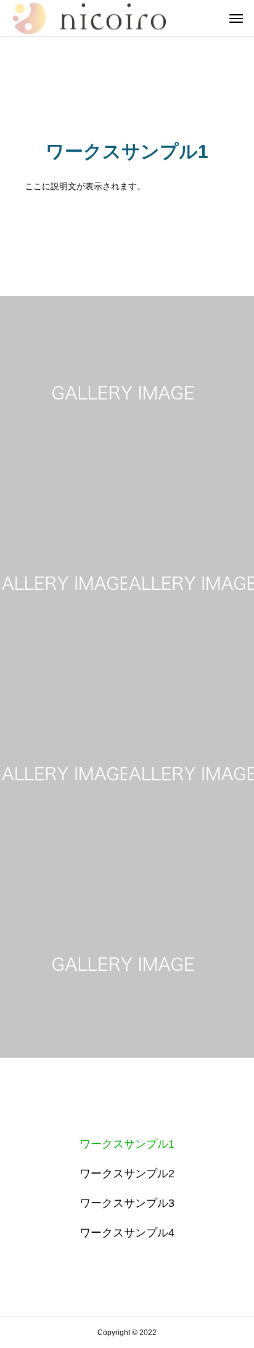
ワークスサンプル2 (127, 1173)
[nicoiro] (89, 18)
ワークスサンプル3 (127, 1203)
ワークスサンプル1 (127, 1144)
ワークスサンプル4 (127, 1233)
